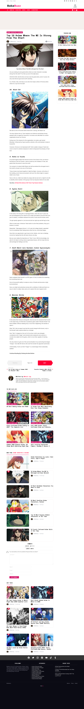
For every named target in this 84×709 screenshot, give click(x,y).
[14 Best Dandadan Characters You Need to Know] (18, 491)
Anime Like (12, 10)
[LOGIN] (76, 10)
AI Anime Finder (34, 10)
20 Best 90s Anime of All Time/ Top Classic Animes (29, 182)
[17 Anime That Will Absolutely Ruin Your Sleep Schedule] (42, 398)
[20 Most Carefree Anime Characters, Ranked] (18, 506)
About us (68, 683)
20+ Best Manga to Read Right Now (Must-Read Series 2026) (17, 626)
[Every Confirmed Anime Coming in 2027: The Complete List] (18, 418)
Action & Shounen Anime (37, 666)
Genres (23, 10)
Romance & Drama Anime (37, 677)
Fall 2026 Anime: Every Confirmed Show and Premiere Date (40, 427)
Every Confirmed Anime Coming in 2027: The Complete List (18, 426)
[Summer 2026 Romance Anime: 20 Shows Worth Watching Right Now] (18, 437)
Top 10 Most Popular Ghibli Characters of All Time (40, 515)
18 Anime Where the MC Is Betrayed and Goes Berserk (40, 472)
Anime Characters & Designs (21, 452)
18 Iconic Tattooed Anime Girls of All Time (41, 530)
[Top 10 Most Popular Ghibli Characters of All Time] (18, 520)
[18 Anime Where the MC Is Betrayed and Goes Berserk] (18, 477)
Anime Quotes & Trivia (36, 442)
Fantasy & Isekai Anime (36, 672)
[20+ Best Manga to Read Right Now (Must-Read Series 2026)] (18, 616)
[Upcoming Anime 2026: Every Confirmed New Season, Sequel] (42, 640)
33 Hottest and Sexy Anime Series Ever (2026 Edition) (40, 622)
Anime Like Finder (35, 668)
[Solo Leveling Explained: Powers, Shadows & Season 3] (42, 437)
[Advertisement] (42, 20)
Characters (18, 10)
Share (8, 45)
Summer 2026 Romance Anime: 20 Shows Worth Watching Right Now (17, 445)
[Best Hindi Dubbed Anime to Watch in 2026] (42, 592)
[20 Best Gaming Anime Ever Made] (18, 398)
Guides (28, 10)
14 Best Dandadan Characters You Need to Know (42, 486)
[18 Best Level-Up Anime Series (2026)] (18, 640)
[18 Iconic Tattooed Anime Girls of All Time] (18, 535)
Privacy (72, 683)
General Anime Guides (11, 404)
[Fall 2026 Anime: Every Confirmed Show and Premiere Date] (42, 418)
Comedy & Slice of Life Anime (38, 671)
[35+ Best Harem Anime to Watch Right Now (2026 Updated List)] (18, 592)
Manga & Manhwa (35, 675)
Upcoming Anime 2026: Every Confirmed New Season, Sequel (41, 648)
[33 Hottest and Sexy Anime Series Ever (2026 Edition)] (42, 614)
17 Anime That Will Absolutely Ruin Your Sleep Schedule (41, 407)
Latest (75, 7)
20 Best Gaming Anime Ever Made (17, 406)
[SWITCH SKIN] (72, 10)
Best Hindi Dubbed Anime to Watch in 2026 (40, 601)
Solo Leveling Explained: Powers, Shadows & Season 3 (40, 445)
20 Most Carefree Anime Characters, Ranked (39, 501)
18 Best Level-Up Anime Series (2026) (17, 648)
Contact (76, 683)
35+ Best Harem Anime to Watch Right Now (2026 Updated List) (17, 601)
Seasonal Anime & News (12, 423)
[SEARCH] (74, 10)
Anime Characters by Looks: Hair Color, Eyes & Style (42, 457)
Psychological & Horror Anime (38, 676)
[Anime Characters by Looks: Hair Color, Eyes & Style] (18, 462)
